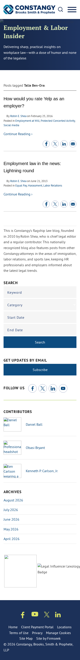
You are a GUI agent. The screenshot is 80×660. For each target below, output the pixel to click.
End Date (15, 330)
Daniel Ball (34, 424)
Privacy (37, 633)
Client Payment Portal (37, 627)
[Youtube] (34, 615)
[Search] (60, 9)
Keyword (14, 292)
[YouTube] (63, 388)
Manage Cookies (58, 633)
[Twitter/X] (42, 388)
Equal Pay (21, 185)
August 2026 (13, 500)
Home (13, 627)
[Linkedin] (58, 615)
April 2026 (12, 538)
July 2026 (11, 509)
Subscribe (40, 369)
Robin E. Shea (18, 116)
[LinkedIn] (53, 388)
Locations (64, 627)
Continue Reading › (18, 134)
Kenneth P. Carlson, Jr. (42, 471)
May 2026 (11, 529)
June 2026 (11, 519)
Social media (11, 125)
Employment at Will (27, 120)
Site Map (26, 638)
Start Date (15, 317)
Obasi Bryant (35, 447)
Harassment (35, 185)
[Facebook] (32, 388)
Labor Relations (52, 185)
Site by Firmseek (48, 638)
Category (14, 305)
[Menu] (72, 9)
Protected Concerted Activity (58, 120)
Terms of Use (18, 633)
